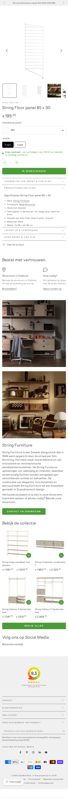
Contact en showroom (24, 511)
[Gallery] (34, 59)
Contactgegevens (45, 783)
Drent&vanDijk (25, 776)
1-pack (20, 144)
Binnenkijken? (9, 288)
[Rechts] (63, 3)
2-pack (7, 144)
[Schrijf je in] (64, 731)
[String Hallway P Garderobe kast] (50, 591)
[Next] (61, 50)
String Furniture (10, 103)
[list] (34, 280)
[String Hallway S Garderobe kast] (17, 591)
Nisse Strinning (27, 204)
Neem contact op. (52, 288)
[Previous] (6, 50)
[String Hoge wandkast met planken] (17, 544)
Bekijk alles (34, 625)
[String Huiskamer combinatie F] (50, 544)
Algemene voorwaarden (53, 779)
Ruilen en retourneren (26, 783)
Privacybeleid (34, 779)
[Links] (4, 3)
